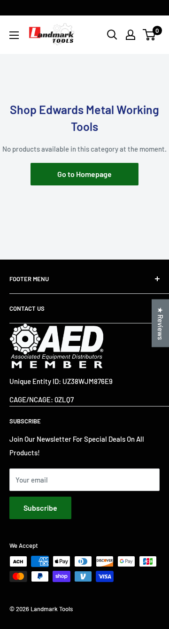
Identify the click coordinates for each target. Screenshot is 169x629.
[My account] (130, 35)
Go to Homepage (84, 173)
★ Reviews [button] (160, 323)
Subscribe (40, 507)
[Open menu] (14, 35)
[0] (149, 34)
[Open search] (112, 35)
